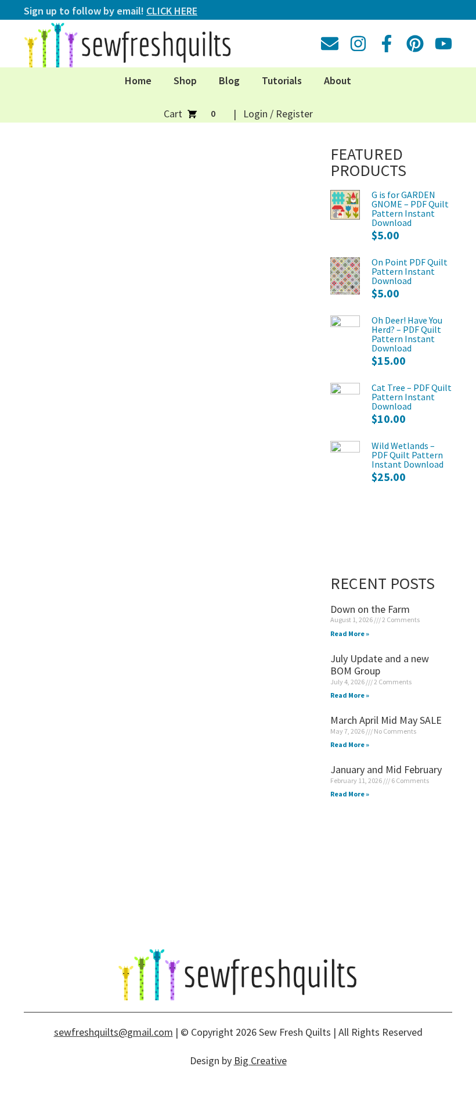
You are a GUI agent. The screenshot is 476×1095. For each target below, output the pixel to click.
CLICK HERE (171, 10)
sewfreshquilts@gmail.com (113, 1032)
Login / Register (278, 113)
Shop (185, 80)
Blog (229, 80)
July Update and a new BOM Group (379, 665)
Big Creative (260, 1060)
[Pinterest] (415, 43)
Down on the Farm (370, 609)
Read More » (349, 633)
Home (138, 80)
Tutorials (282, 80)
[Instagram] (358, 43)
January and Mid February (386, 769)
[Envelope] (329, 43)
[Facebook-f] (386, 43)
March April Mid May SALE (386, 720)
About (337, 80)
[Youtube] (443, 43)
